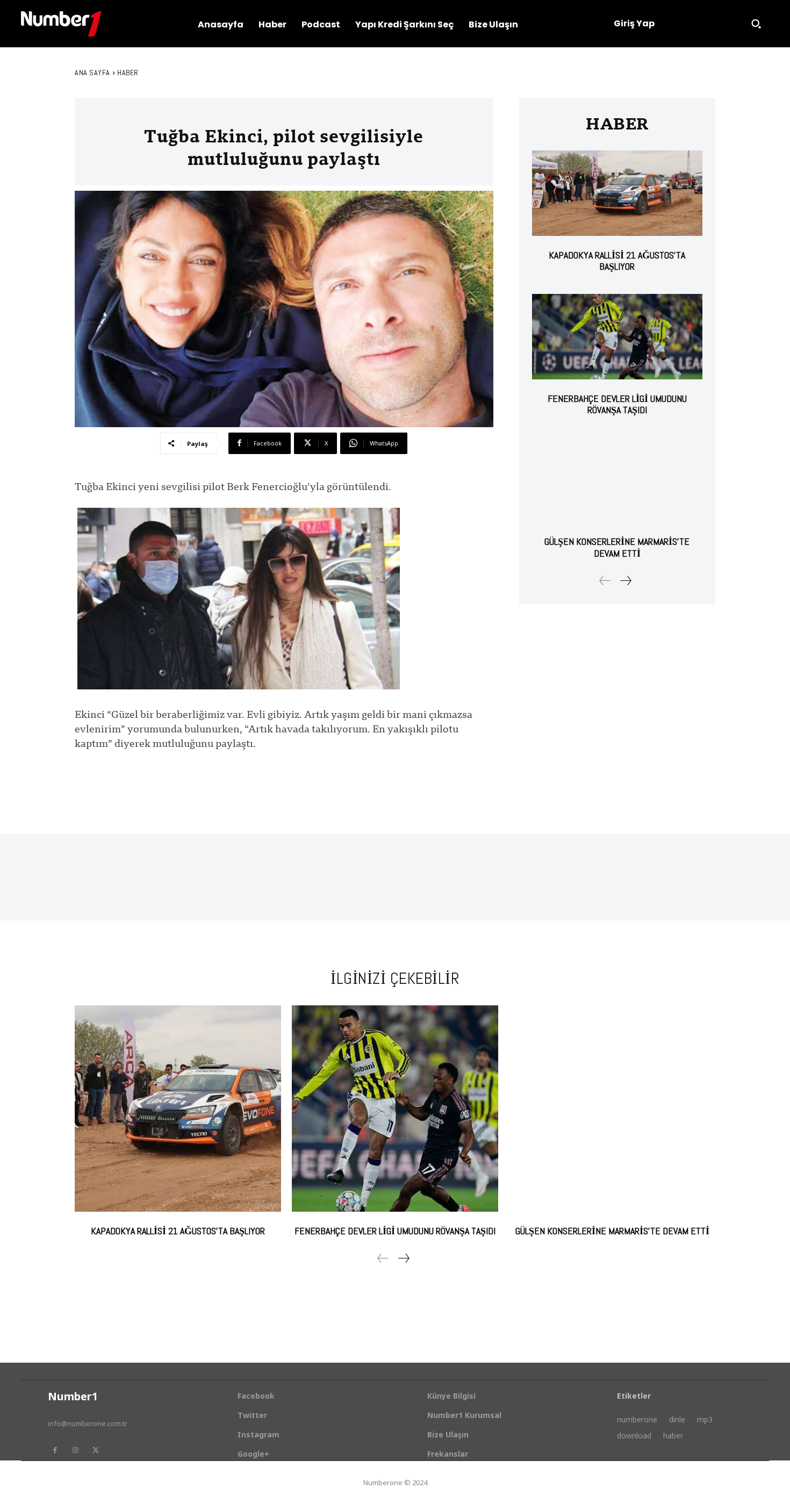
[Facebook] (55, 1450)
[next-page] (625, 580)
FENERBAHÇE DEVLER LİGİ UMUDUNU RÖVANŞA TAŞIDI (617, 404)
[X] (96, 1450)
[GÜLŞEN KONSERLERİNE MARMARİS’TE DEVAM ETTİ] (617, 480)
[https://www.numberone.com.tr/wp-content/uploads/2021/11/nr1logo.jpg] (61, 24)
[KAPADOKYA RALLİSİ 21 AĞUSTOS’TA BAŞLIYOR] (617, 193)
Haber (128, 72)
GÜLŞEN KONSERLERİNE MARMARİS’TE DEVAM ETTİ (617, 547)
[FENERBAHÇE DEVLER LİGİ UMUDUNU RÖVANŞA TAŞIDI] (617, 336)
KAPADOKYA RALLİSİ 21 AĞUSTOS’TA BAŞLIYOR (617, 261)
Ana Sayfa (92, 72)
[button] (756, 24)
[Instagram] (75, 1450)
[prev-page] (605, 580)
